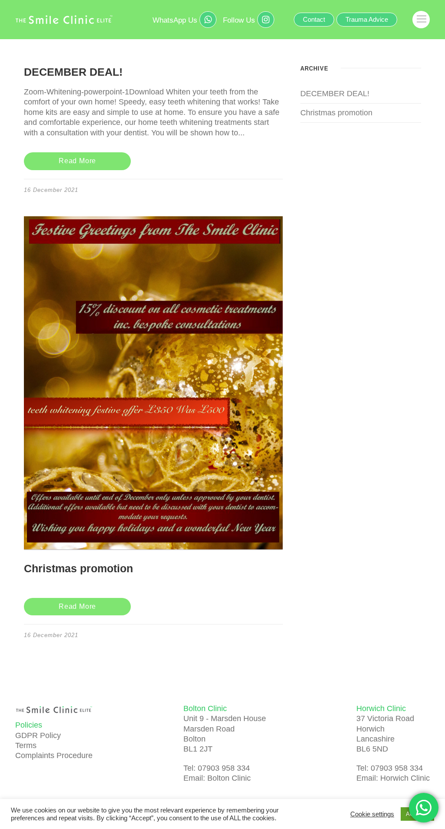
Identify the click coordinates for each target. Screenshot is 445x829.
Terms (26, 745)
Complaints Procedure (54, 755)
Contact (314, 19)
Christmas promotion (78, 568)
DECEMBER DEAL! (73, 72)
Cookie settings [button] (372, 814)
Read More (77, 160)
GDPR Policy (38, 735)
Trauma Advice (366, 19)
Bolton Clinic (229, 778)
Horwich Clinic (405, 778)
